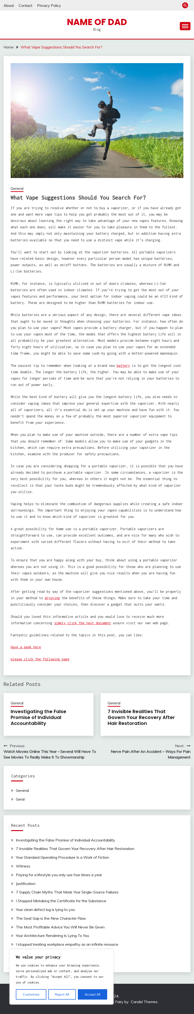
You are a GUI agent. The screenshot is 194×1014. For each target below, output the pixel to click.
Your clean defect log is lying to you (45, 909)
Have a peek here (26, 647)
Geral (20, 799)
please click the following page (40, 659)
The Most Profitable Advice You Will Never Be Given (60, 927)
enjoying (52, 598)
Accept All (92, 994)
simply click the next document (82, 623)
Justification (25, 883)
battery (123, 366)
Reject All (62, 994)
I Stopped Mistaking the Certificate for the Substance (61, 900)
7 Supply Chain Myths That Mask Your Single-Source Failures (67, 892)
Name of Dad (97, 22)
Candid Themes (144, 1001)
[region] (61, 977)
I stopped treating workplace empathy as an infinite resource (67, 944)
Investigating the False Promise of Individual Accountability (38, 717)
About (9, 5)
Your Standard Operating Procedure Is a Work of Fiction (62, 857)
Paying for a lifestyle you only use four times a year (59, 874)
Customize (31, 994)
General (17, 188)
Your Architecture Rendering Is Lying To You (52, 935)
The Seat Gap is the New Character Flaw (51, 918)
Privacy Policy (49, 5)
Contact (25, 5)
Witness (23, 866)
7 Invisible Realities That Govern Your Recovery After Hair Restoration (141, 717)
